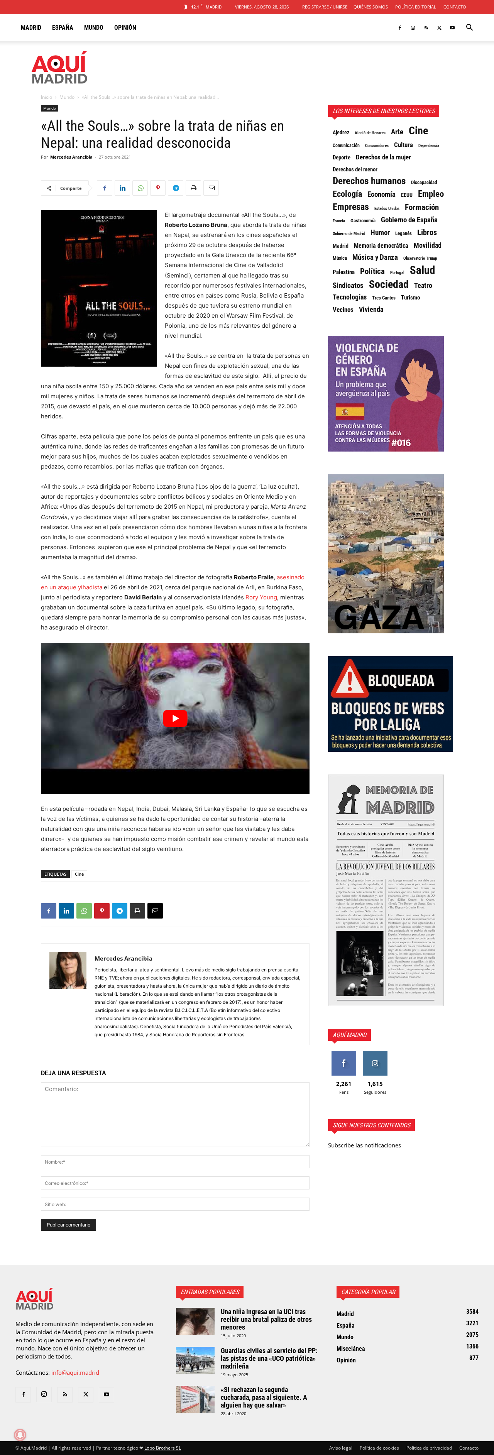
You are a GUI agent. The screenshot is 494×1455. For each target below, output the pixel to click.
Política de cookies (379, 1448)
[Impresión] (193, 188)
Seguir (374, 1054)
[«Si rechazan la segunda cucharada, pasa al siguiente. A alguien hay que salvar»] (195, 1399)
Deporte (341, 157)
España (62, 27)
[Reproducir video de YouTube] (175, 718)
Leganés (403, 233)
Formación (422, 207)
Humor (380, 233)
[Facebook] (400, 27)
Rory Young (261, 597)
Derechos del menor (355, 169)
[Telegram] (175, 188)
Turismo (410, 297)
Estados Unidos (386, 208)
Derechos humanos (369, 181)
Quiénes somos (371, 7)
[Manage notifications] (20, 1435)
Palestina (344, 272)
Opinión (125, 27)
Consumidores (377, 145)
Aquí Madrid (349, 1035)
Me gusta (343, 1054)
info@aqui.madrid (75, 1372)
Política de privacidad (429, 1448)
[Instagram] (413, 27)
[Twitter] (439, 27)
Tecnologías (350, 297)
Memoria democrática (381, 245)
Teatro (423, 285)
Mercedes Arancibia (71, 157)
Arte (397, 132)
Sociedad (389, 284)
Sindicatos (348, 285)
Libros (427, 232)
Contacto (454, 7)
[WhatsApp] (140, 188)
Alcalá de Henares (370, 132)
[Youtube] (452, 27)
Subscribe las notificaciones (364, 1145)
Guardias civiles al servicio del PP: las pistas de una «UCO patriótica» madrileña (269, 1358)
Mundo (93, 27)
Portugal (397, 272)
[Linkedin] (122, 188)
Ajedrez (341, 132)
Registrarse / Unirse (324, 7)
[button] (469, 28)
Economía (381, 194)
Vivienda (371, 309)
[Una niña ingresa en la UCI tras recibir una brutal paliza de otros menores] (195, 1321)
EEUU (407, 195)
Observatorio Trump (420, 258)
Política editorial (415, 7)
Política (372, 271)
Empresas (351, 207)
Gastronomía (363, 220)
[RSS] (426, 27)
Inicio (46, 97)
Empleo (431, 194)
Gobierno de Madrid (349, 233)
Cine (79, 874)
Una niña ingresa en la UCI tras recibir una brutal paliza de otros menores (266, 1319)
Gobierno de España (409, 220)
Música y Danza (375, 257)
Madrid (31, 27)
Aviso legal (340, 1448)
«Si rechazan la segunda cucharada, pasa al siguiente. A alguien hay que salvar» (264, 1397)
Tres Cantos (384, 298)
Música (340, 258)
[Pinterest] (158, 188)
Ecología (347, 194)
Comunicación (346, 145)
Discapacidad (424, 182)
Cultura (403, 145)
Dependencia (428, 145)
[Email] (211, 188)
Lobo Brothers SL (162, 1448)
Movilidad (428, 245)
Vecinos (343, 309)
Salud (422, 270)
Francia (339, 220)
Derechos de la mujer (383, 157)
